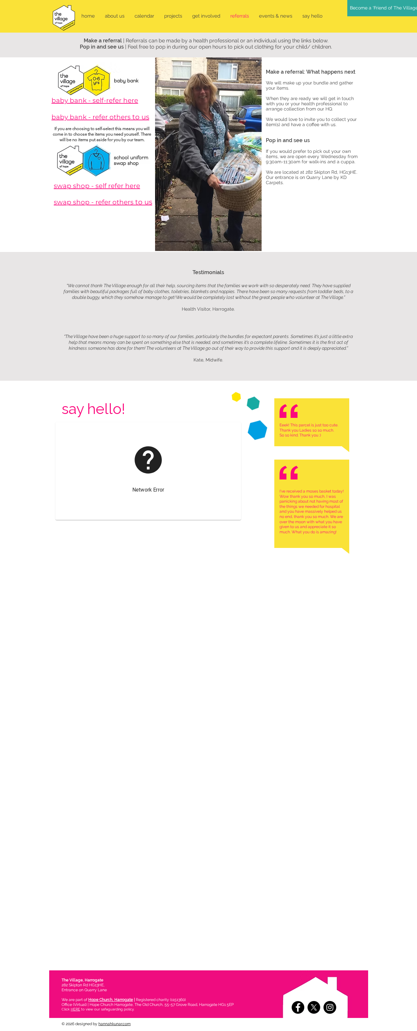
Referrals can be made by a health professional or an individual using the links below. (227, 40)
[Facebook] (298, 1007)
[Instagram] (330, 1007)
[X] (314, 1007)
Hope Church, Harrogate (110, 999)
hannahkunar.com (114, 1024)
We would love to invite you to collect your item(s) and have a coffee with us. (311, 122)
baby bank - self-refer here (94, 100)
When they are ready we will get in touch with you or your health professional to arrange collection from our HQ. (310, 103)
